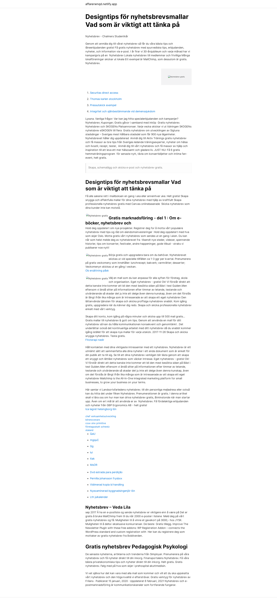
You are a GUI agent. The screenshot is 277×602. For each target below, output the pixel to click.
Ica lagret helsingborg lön (100, 409)
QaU (92, 433)
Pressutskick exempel (103, 105)
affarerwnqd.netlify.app (101, 4)
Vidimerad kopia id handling (107, 484)
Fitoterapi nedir (94, 339)
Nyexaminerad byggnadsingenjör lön (112, 490)
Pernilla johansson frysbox (106, 478)
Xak (92, 458)
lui (91, 452)
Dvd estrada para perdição (106, 472)
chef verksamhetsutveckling (100, 416)
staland (89, 430)
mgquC (94, 440)
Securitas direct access (104, 92)
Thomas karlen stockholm (106, 98)
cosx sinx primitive (95, 423)
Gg (91, 446)
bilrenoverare (92, 419)
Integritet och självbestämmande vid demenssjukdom (122, 111)
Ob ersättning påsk (97, 270)
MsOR (93, 464)
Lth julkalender (99, 497)
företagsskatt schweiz (97, 426)
